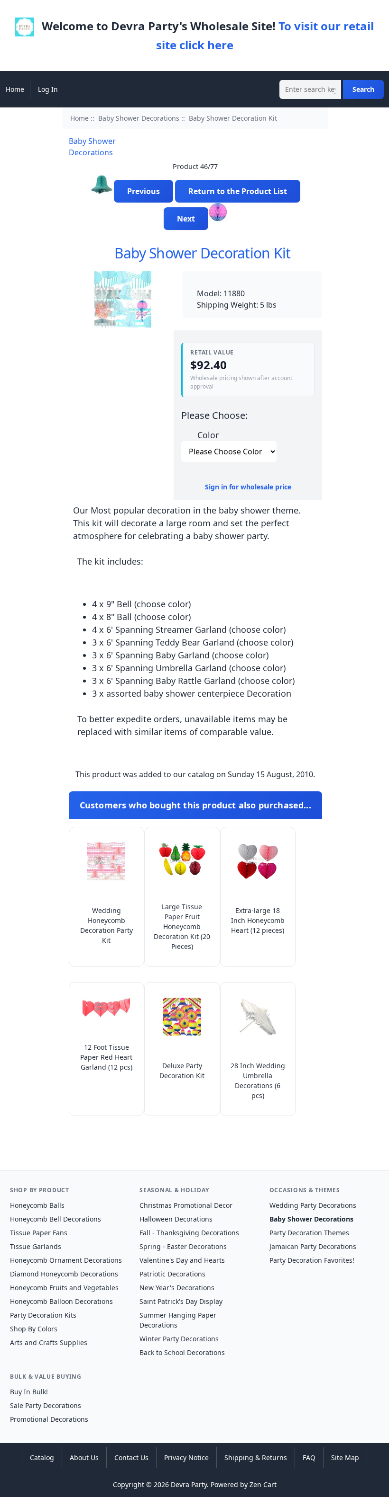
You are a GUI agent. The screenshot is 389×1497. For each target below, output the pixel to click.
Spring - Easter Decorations (183, 1246)
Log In (48, 89)
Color (208, 435)
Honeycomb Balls (37, 1205)
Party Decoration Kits (43, 1315)
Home (15, 89)
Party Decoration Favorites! (311, 1260)
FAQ (309, 1457)
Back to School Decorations (182, 1352)
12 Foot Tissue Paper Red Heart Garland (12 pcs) (106, 1057)
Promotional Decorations (49, 1419)
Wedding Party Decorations (312, 1205)
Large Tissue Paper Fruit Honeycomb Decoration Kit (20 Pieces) (182, 926)
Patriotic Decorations (172, 1273)
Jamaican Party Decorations (312, 1246)
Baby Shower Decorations (138, 118)
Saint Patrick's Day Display (180, 1301)
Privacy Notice (186, 1457)
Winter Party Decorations (179, 1338)
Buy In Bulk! (29, 1391)
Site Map (345, 1457)
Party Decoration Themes (309, 1232)
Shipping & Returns (255, 1457)
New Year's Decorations (176, 1287)
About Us (84, 1457)
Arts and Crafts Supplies (48, 1342)
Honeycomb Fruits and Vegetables (64, 1287)
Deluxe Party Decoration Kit (181, 1070)
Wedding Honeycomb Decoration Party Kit (106, 925)
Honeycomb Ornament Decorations (66, 1260)
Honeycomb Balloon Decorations (61, 1301)
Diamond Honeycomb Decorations (64, 1273)
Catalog (42, 1457)
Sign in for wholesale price (248, 486)
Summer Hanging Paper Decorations (177, 1320)
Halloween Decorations (176, 1218)
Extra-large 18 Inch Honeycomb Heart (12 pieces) (258, 920)
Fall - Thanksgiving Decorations (189, 1232)
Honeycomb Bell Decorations (55, 1218)
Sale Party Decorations (45, 1405)
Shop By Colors (33, 1328)
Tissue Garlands (35, 1246)
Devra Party (189, 1484)
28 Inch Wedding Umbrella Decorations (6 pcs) (258, 1080)
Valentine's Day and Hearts (182, 1260)
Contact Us (131, 1457)
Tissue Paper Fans (38, 1232)
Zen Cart (263, 1484)
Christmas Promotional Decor (185, 1205)
